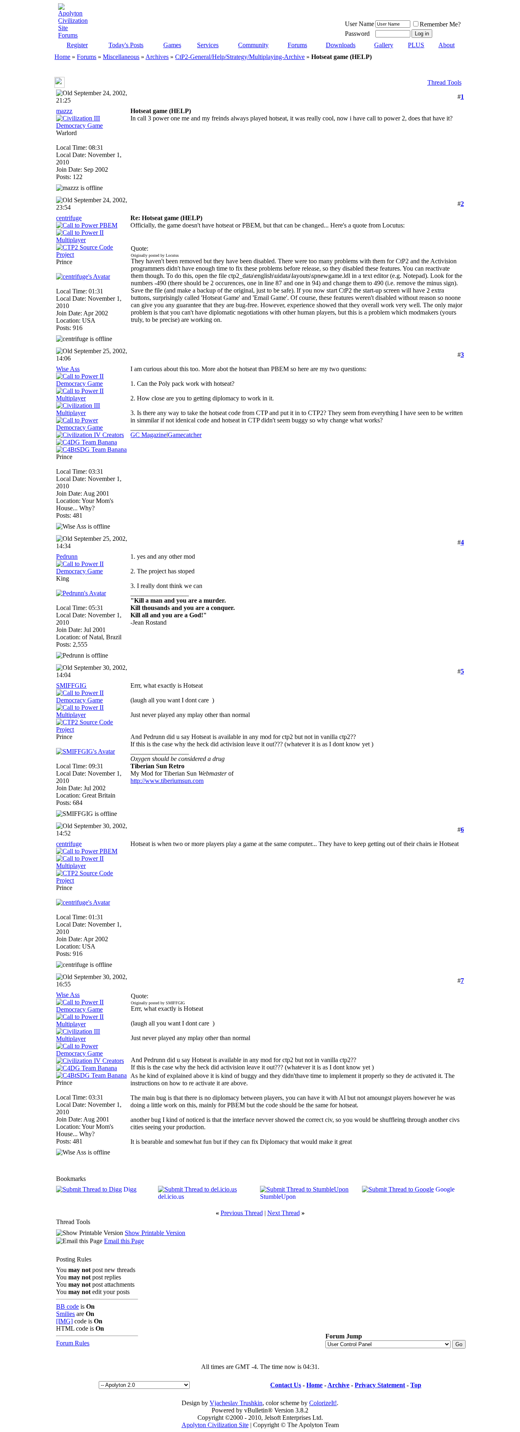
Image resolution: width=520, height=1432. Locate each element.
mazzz (64, 110)
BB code (67, 1306)
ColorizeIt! (323, 1402)
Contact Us (285, 1385)
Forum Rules (72, 1343)
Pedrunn (67, 556)
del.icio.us (171, 1196)
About (446, 45)
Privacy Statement (380, 1385)
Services (208, 45)
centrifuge (69, 217)
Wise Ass (68, 368)
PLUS (416, 45)
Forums (297, 45)
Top (415, 1385)
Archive (338, 1385)
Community (253, 45)
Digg (130, 1189)
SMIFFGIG (71, 685)
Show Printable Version (155, 1232)
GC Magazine (148, 434)
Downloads (340, 45)
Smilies (65, 1313)
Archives (157, 56)
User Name (359, 23)
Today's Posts (125, 45)
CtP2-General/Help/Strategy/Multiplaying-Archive (240, 56)
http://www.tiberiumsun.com (167, 780)
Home (62, 56)
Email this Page (124, 1240)
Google (445, 1189)
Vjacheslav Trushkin (236, 1402)
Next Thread (283, 1212)
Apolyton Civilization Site (215, 1424)
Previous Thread (242, 1212)
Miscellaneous (121, 56)
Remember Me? (440, 24)
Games (172, 45)
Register (77, 45)
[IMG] (64, 1321)
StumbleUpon (278, 1196)
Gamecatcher (185, 434)
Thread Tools (444, 82)
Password (357, 33)
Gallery (383, 45)
